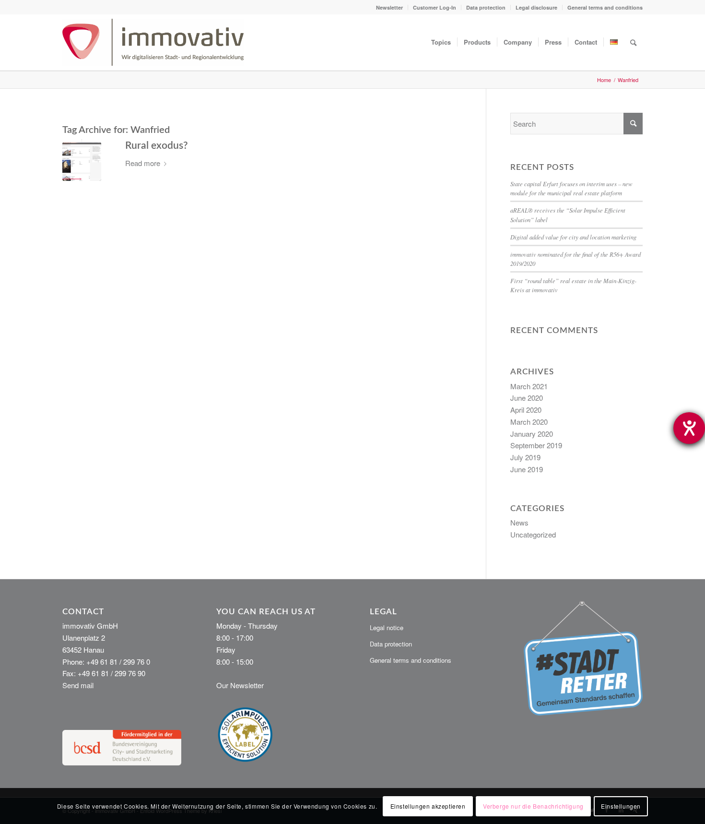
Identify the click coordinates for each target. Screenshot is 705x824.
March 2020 (529, 422)
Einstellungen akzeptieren (428, 805)
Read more (142, 163)
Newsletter (389, 7)
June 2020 (526, 398)
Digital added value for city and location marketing (573, 237)
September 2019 (536, 445)
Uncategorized (533, 534)
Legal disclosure (536, 7)
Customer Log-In (434, 7)
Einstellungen (621, 805)
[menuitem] (389, 7)
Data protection (485, 7)
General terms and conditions (605, 7)
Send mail (78, 685)
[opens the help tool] (689, 428)
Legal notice (386, 627)
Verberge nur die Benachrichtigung (533, 805)
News (519, 522)
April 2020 (525, 410)
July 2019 (525, 457)
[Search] (633, 42)
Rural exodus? (156, 146)
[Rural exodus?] (81, 161)
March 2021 (529, 386)
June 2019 (526, 469)
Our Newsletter (240, 685)
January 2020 (531, 434)
